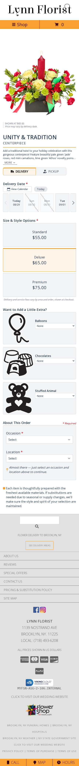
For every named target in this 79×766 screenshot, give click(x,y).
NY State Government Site (57, 738)
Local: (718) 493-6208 (39, 640)
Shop (22, 24)
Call (14, 762)
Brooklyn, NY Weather (19, 738)
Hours (68, 762)
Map (41, 762)
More (8, 162)
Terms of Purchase (40, 751)
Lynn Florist (39, 10)
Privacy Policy (13, 751)
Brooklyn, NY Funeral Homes (28, 725)
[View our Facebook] (36, 611)
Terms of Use (67, 751)
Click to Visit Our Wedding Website (39, 697)
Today (40, 189)
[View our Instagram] (43, 611)
